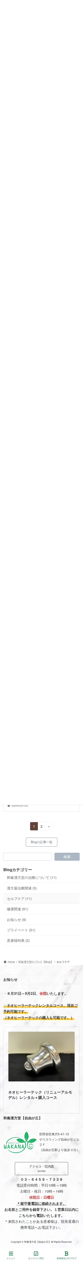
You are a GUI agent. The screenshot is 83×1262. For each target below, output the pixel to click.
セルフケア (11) (19, 898)
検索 (67, 856)
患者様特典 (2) (18, 940)
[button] (41, 842)
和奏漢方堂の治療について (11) (31, 877)
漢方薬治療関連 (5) (22, 888)
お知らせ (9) (16, 919)
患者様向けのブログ (67, 1258)
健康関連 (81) (17, 909)
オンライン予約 (36, 1258)
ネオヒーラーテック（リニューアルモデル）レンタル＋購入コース (40, 1094)
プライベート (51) (21, 929)
